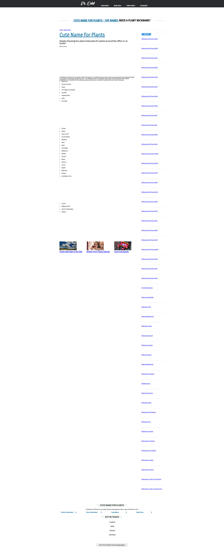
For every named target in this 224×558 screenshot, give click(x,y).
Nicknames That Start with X (150, 259)
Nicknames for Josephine (149, 450)
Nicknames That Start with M (150, 154)
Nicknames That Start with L (150, 144)
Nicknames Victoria (147, 393)
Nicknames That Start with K (150, 134)
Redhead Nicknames (147, 364)
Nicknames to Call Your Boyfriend (151, 479)
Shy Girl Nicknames (147, 288)
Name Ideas (67, 30)
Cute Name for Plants (82, 34)
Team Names (115, 512)
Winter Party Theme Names (98, 251)
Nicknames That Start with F (150, 87)
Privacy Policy (121, 545)
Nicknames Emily (146, 403)
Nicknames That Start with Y (150, 268)
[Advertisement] (97, 63)
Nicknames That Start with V (150, 240)
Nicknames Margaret (148, 316)
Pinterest (112, 530)
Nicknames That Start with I (149, 115)
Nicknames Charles (147, 345)
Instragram (112, 534)
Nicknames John (146, 307)
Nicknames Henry (147, 355)
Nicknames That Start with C (150, 58)
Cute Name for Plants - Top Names (96, 20)
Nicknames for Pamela (148, 441)
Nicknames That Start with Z (150, 278)
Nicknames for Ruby (147, 431)
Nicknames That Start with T (150, 221)
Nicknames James (147, 326)
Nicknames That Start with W (150, 249)
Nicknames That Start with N (150, 163)
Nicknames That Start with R (150, 201)
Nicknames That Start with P (150, 182)
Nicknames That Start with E (150, 77)
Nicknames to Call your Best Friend (152, 489)
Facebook (112, 522)
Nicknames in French (148, 470)
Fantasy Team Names (67, 512)
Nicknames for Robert (148, 374)
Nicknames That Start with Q (150, 192)
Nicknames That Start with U (150, 230)
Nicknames (144, 5)
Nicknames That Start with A (150, 39)
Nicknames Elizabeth (148, 297)
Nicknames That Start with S (150, 211)
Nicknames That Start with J (149, 125)
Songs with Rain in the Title (70, 251)
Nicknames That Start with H (150, 106)
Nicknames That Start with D (150, 67)
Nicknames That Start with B (150, 48)
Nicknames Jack (146, 422)
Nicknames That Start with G (150, 96)
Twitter (112, 526)
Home (61, 30)
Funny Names (130, 5)
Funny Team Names (92, 512)
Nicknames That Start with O (150, 173)
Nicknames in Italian (147, 460)
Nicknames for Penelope (149, 412)
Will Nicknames (146, 383)
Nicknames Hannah (147, 336)
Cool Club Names (121, 251)
